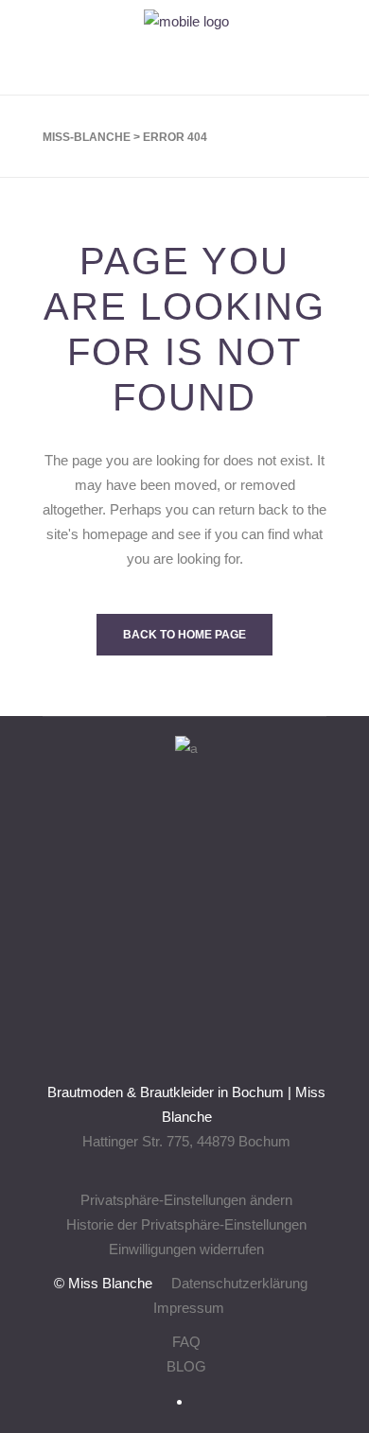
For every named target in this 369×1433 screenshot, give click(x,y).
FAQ (186, 1342)
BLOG (186, 1366)
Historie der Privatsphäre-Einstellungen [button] (186, 1224)
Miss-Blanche (87, 137)
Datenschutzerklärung (239, 1283)
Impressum (188, 1308)
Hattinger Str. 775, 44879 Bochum (186, 1141)
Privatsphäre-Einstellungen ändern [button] (186, 1200)
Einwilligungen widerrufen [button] (186, 1249)
